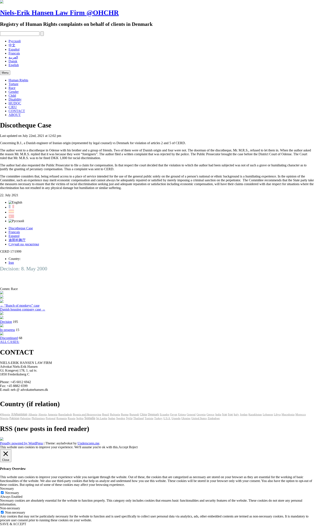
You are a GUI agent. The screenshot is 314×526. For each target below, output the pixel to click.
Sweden (120, 418)
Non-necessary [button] (10, 508)
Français (14, 53)
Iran (11, 262)
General (191, 414)
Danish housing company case (22, 309)
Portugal (51, 418)
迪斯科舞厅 (17, 240)
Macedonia (288, 414)
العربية (13, 57)
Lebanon (268, 414)
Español (14, 49)
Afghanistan (19, 414)
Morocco (300, 414)
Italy (236, 414)
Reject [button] (133, 447)
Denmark (153, 414)
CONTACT (17, 111)
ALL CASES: (9, 342)
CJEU (13, 107)
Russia (71, 418)
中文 (12, 45)
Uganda (176, 418)
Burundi (134, 414)
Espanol (14, 236)
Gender (14, 92)
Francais (14, 232)
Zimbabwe (214, 418)
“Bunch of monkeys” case (20, 305)
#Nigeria (5, 414)
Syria (129, 418)
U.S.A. (167, 418)
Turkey (158, 418)
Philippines (38, 418)
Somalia (89, 418)
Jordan (244, 414)
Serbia (80, 418)
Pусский (15, 41)
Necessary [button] (7, 488)
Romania (61, 418)
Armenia (52, 414)
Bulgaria (115, 414)
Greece (210, 414)
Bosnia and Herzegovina (87, 414)
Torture (13, 84)
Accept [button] (123, 447)
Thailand (138, 418)
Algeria (42, 414)
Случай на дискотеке (24, 244)
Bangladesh (65, 414)
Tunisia (149, 418)
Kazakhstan (255, 414)
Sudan (111, 418)
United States (199, 418)
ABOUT (15, 115)
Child (12, 95)
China (143, 414)
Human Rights (18, 80)
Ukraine (186, 418)
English (14, 65)
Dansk (13, 61)
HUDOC (15, 103)
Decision (6, 322)
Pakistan (14, 418)
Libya (277, 414)
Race (12, 88)
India (218, 414)
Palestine (25, 418)
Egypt (173, 414)
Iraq (230, 414)
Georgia (201, 414)
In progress (7, 330)
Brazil (105, 414)
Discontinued (9, 338)
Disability (15, 99)
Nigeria (4, 418)
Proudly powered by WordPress (21, 443)
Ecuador (164, 414)
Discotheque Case (21, 228)
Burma (125, 414)
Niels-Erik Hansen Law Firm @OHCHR (59, 12)
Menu (5, 72)
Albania (32, 414)
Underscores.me (88, 443)
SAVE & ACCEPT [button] (13, 524)
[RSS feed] (1, 439)
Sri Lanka (101, 418)
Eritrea (182, 414)
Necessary (12, 493)
